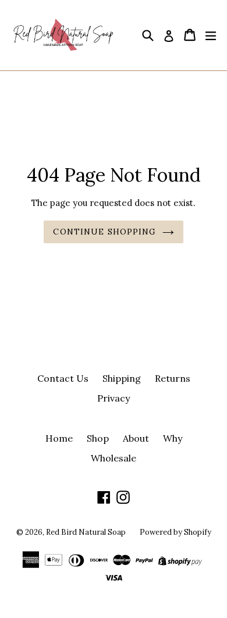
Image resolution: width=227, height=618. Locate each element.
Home (59, 438)
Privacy (113, 398)
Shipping (121, 378)
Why (172, 438)
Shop (98, 438)
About (136, 438)
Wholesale (113, 458)
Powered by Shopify (175, 532)
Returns (172, 378)
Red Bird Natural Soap (86, 532)
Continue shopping (104, 231)
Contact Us (62, 378)
